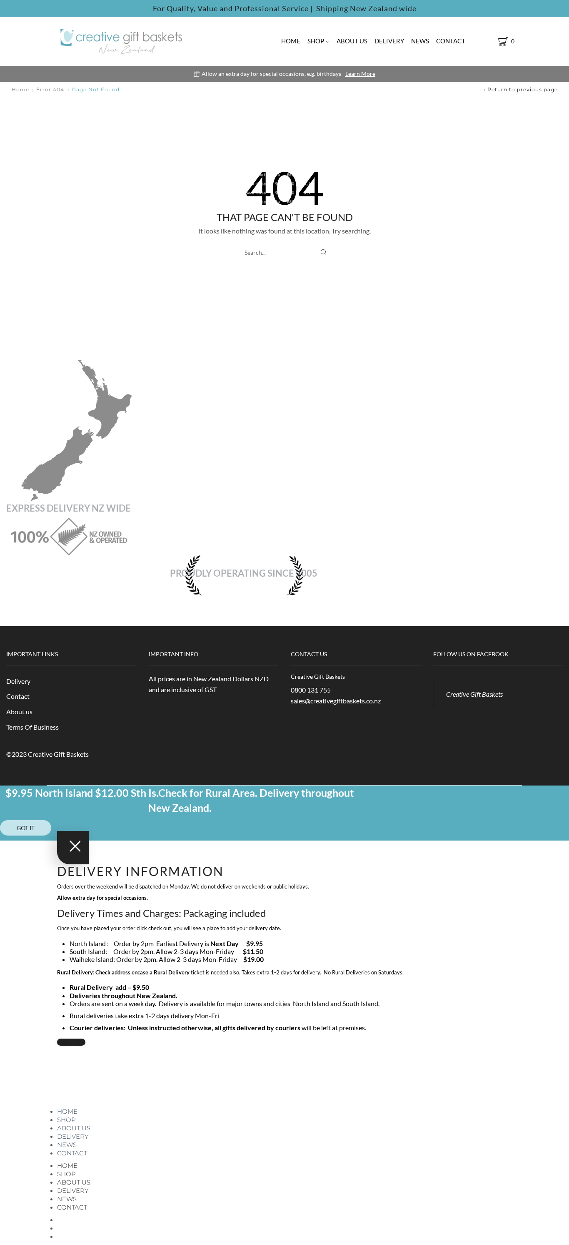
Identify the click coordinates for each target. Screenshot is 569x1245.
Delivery (389, 41)
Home (290, 41)
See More (316, 73)
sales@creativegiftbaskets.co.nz (336, 701)
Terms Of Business (32, 727)
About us (352, 41)
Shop (315, 41)
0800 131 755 (311, 690)
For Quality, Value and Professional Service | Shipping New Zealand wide (285, 8)
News (420, 41)
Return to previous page (522, 89)
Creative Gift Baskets (474, 694)
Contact (450, 41)
